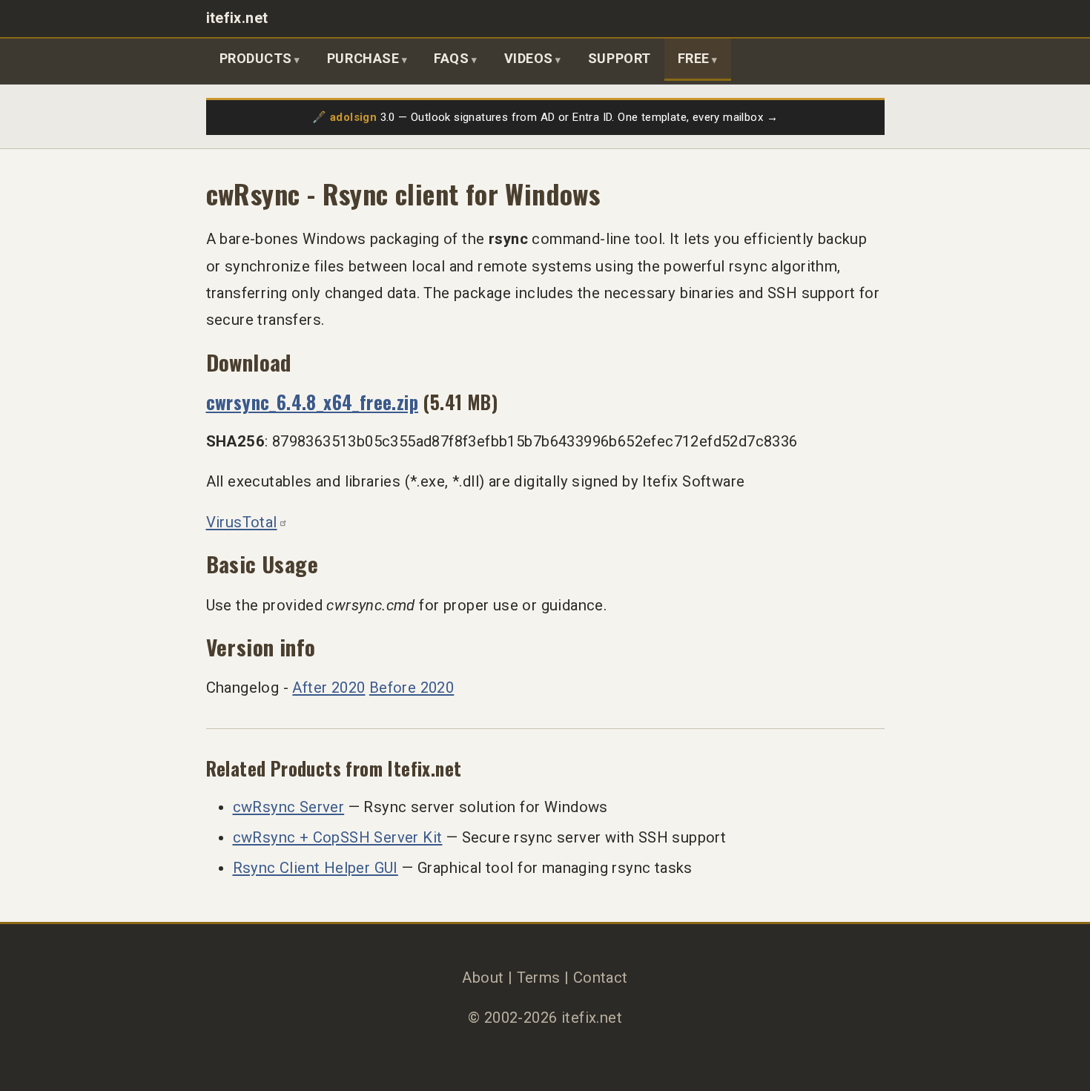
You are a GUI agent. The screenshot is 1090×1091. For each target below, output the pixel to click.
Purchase (363, 58)
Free (694, 58)
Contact (600, 977)
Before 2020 (411, 687)
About (482, 977)
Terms (539, 977)
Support (619, 58)
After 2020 (328, 687)
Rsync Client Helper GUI (315, 868)
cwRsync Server (289, 807)
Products (255, 58)
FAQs (451, 58)
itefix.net (237, 18)
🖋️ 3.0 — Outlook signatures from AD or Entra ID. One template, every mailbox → (545, 117)
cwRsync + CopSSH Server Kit (338, 837)
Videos (528, 58)
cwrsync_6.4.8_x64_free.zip (312, 401)
